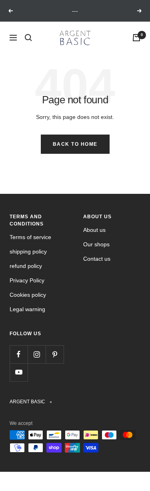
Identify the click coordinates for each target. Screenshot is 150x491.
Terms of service (30, 237)
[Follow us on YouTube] (19, 372)
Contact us (96, 259)
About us (94, 230)
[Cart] (136, 37)
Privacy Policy (27, 280)
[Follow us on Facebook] (19, 354)
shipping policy (28, 251)
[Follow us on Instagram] (37, 354)
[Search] (28, 37)
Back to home (75, 144)
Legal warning (27, 309)
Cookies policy (28, 295)
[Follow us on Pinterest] (55, 354)
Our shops (96, 244)
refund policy (26, 266)
